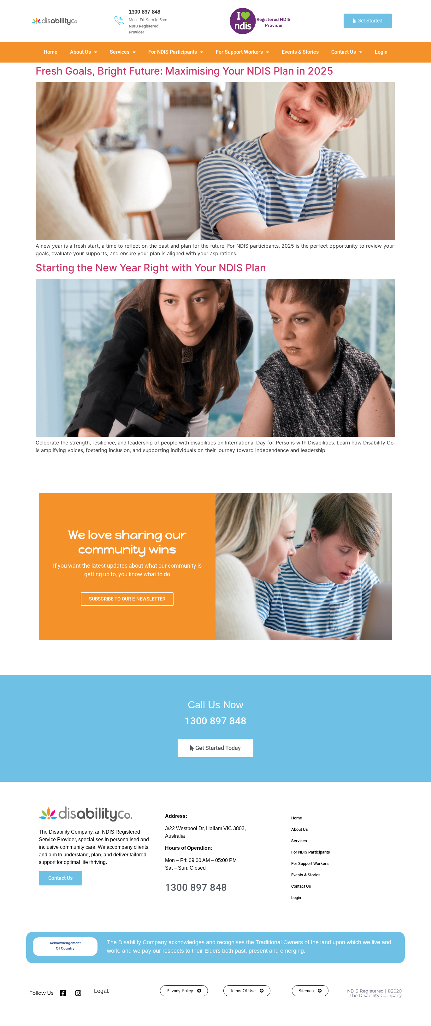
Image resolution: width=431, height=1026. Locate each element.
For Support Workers (239, 52)
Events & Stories (300, 52)
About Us (80, 52)
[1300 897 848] (119, 20)
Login (381, 52)
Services (119, 52)
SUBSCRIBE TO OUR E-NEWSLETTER (127, 599)
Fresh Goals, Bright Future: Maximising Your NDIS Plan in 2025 (184, 71)
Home (50, 52)
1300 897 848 (144, 12)
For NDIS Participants (172, 52)
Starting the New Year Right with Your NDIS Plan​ (151, 268)
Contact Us (343, 52)
